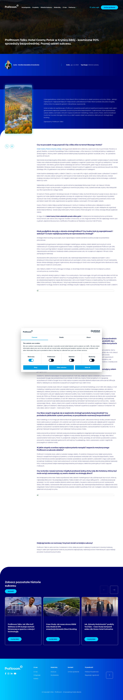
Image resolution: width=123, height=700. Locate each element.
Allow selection (61, 367)
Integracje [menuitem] (37, 675)
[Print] (12, 146)
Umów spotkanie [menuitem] (73, 672)
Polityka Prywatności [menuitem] (92, 672)
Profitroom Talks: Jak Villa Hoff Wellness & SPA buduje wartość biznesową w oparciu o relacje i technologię (21, 628)
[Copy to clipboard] (7, 146)
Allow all (87, 367)
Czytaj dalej (15, 639)
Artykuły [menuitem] (53, 672)
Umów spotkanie (109, 7)
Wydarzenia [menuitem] (55, 675)
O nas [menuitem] (36, 672)
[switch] (51, 360)
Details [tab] (61, 337)
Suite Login (95, 7)
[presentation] (114, 590)
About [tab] (88, 337)
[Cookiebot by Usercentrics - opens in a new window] (92, 331)
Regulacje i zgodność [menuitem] (92, 675)
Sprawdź (11, 591)
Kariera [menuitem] (36, 679)
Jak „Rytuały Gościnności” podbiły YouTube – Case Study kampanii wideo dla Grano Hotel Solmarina (99, 626)
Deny (35, 367)
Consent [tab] (34, 337)
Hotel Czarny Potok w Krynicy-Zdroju (49, 149)
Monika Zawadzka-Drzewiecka (28, 65)
